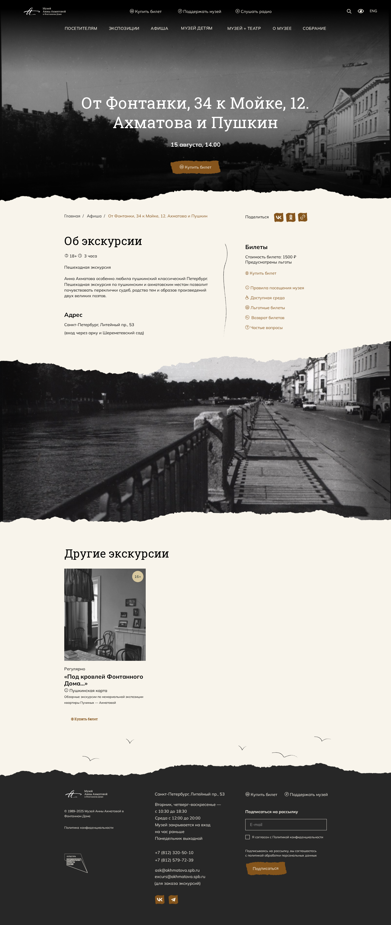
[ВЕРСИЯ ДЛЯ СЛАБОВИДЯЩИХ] (361, 12)
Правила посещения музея (274, 287)
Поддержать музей (199, 11)
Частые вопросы (264, 327)
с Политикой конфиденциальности (296, 837)
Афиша (94, 216)
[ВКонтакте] (278, 217)
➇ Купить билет (260, 273)
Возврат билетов (264, 317)
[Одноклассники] (290, 217)
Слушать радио (254, 11)
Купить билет (146, 11)
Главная (72, 216)
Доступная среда (265, 297)
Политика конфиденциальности (88, 828)
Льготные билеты (265, 307)
